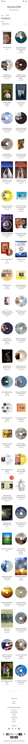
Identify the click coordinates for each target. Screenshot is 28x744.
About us (14, 703)
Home (2, 15)
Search (14, 701)
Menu (4, 1)
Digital (14, 719)
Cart (26, 1)
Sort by (2, 21)
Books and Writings (14, 712)
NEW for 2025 (14, 710)
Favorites (14, 715)
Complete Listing (14, 717)
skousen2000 (14, 7)
